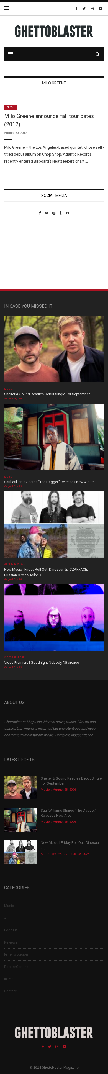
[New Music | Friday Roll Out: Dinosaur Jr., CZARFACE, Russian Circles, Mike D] (54, 526)
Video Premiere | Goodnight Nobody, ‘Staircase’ (41, 662)
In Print (9, 979)
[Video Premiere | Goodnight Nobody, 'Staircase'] (54, 619)
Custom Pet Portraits (20, 253)
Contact (10, 991)
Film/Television (16, 954)
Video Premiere (14, 657)
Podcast (10, 930)
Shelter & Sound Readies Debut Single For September (47, 394)
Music (8, 389)
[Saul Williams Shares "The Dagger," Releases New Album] (54, 438)
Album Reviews (14, 564)
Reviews (10, 942)
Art (6, 918)
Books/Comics (16, 967)
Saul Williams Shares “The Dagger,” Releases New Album (49, 482)
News (10, 107)
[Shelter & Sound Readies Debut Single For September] (54, 351)
